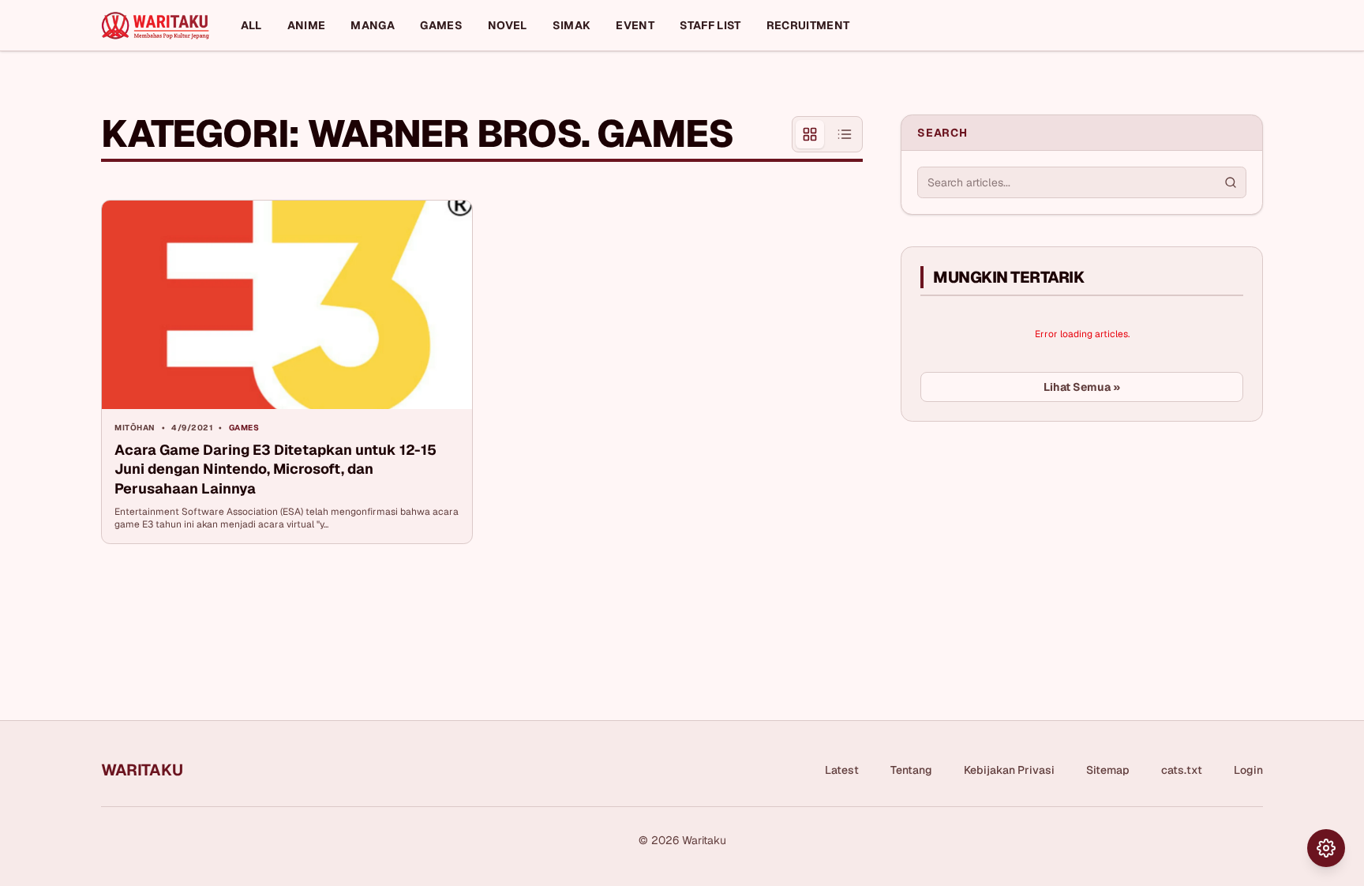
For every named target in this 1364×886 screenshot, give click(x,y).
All (251, 25)
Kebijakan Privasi (1009, 770)
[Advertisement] (1019, 552)
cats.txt (1181, 770)
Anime (306, 25)
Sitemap (1108, 770)
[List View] (844, 134)
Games (441, 25)
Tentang (911, 770)
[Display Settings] (1326, 848)
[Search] (1230, 182)
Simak (572, 25)
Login (1248, 770)
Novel (507, 25)
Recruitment (808, 25)
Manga (372, 25)
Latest (842, 770)
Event (635, 25)
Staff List (710, 25)
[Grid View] (810, 134)
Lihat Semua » (1082, 387)
